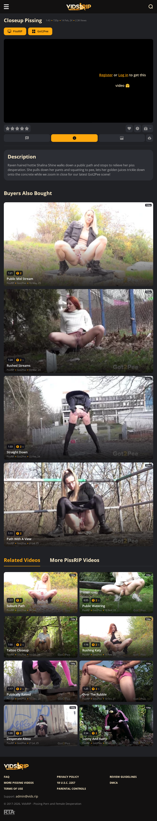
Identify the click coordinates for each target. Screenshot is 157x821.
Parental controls (71, 788)
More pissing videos (19, 782)
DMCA (114, 782)
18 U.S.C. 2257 (66, 782)
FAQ (6, 777)
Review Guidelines (123, 777)
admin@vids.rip (27, 796)
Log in (123, 75)
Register (106, 75)
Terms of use (13, 788)
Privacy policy (68, 777)
